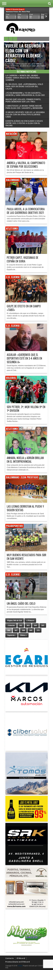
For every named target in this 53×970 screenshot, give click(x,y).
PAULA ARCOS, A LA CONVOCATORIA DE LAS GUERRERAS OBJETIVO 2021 (26, 211)
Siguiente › (11, 635)
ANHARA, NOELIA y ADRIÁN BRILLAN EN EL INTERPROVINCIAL (25, 460)
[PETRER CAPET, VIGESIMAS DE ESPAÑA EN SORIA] (26, 253)
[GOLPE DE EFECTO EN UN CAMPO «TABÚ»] (26, 301)
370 (38, 630)
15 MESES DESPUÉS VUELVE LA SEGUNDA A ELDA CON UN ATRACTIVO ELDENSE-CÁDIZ (25, 51)
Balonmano (12, 180)
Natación (11, 134)
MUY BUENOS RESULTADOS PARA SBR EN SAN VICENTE (26, 557)
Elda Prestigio (29, 477)
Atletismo (12, 228)
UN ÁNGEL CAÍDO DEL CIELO (21, 603)
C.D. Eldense (13, 277)
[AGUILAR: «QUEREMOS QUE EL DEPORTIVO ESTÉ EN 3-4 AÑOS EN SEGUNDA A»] (26, 350)
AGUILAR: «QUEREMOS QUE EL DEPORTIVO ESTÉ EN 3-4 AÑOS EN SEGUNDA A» (24, 358)
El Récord (21, 958)
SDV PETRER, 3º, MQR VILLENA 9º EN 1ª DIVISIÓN (26, 409)
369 (30, 630)
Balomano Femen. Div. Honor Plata (18, 11)
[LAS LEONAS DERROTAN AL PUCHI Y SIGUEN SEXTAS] (26, 502)
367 (16, 630)
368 (23, 630)
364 (35, 625)
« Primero (30, 621)
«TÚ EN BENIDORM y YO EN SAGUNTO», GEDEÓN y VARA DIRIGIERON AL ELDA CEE (25, 94)
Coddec (20, 966)
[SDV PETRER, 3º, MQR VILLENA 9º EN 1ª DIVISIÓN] (26, 402)
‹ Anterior (11, 625)
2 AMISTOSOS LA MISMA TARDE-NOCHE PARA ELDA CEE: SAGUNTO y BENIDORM (24, 107)
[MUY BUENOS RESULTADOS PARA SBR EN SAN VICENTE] (26, 550)
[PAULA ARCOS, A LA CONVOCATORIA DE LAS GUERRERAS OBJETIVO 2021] (26, 204)
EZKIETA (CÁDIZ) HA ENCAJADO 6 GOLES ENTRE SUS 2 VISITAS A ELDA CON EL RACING (24, 123)
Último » (23, 635)
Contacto (9, 958)
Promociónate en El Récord (17, 962)
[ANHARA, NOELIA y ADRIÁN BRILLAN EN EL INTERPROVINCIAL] (26, 453)
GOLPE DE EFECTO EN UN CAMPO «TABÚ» (24, 308)
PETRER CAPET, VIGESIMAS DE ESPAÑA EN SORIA (22, 259)
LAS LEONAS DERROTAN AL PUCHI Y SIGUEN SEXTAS (25, 508)
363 (28, 625)
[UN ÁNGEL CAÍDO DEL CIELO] (26, 599)
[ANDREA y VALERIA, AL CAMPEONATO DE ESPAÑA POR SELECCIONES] (26, 158)
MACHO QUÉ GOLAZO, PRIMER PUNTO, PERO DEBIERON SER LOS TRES (23, 100)
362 (20, 625)
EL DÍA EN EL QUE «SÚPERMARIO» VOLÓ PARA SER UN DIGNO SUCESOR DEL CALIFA (24, 86)
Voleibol (11, 378)
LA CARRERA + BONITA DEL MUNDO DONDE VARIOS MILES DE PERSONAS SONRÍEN (23, 78)
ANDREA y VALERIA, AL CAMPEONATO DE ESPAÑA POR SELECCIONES (26, 165)
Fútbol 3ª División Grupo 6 (15, 9)
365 (42, 625)
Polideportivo (14, 526)
